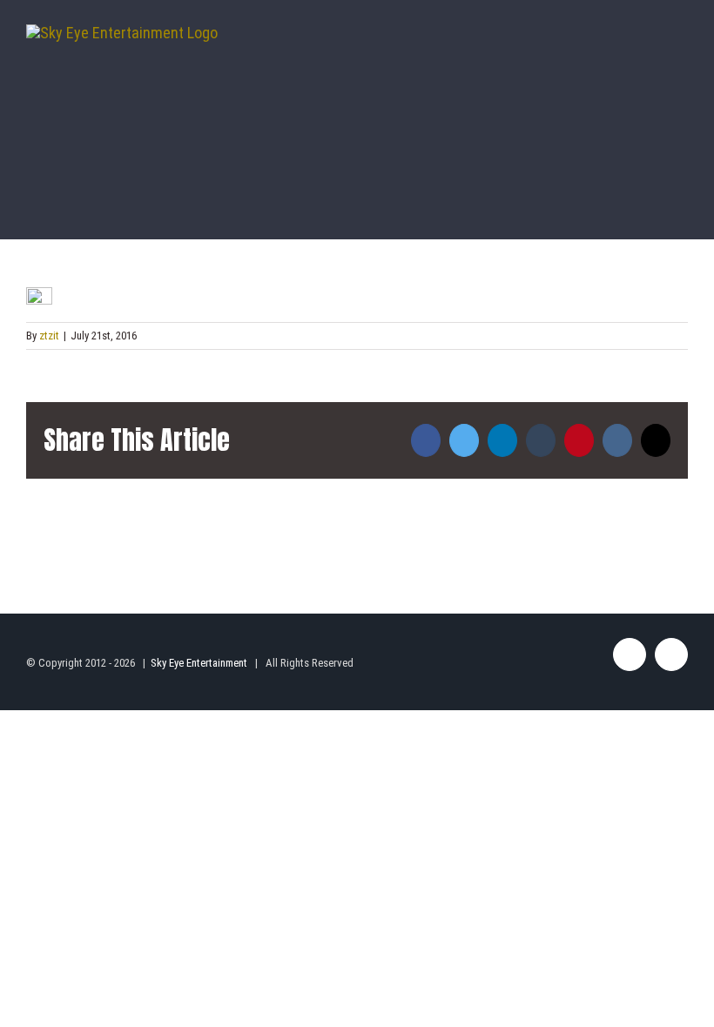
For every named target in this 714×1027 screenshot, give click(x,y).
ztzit (49, 335)
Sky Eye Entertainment (199, 662)
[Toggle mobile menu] (681, 51)
